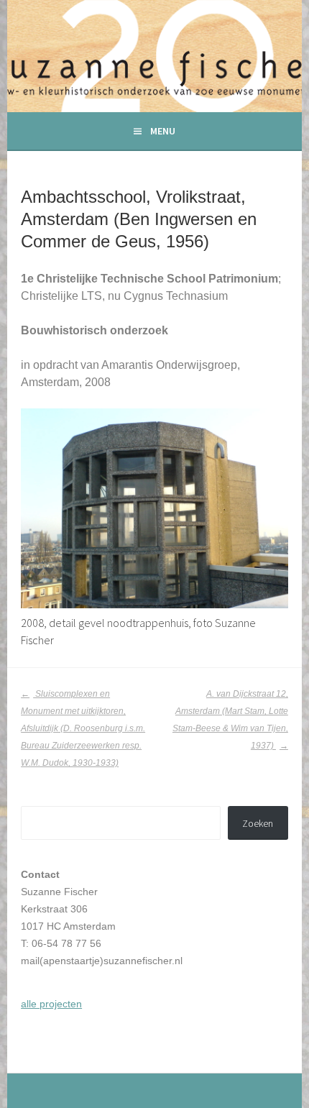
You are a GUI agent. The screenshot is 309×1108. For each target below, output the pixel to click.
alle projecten (51, 1003)
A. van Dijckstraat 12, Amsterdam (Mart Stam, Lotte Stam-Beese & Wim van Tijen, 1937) (229, 720)
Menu (162, 130)
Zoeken (257, 823)
